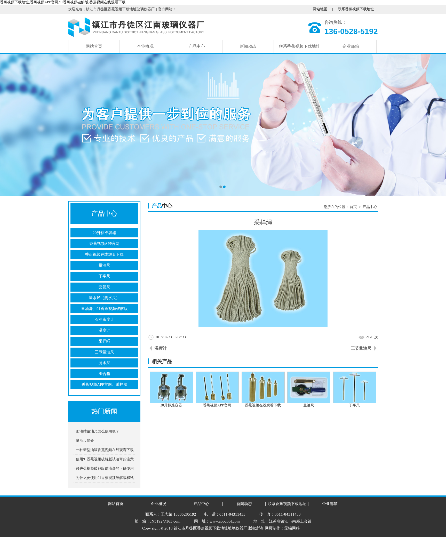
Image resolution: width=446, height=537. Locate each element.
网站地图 (320, 9)
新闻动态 (248, 46)
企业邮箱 (351, 46)
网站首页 (94, 46)
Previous (9, 125)
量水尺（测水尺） (104, 298)
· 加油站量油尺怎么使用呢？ (96, 431)
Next (437, 125)
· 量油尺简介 (84, 441)
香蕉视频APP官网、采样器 (104, 384)
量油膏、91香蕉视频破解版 (104, 309)
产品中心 (196, 46)
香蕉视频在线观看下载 (104, 254)
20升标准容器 (104, 233)
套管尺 (104, 287)
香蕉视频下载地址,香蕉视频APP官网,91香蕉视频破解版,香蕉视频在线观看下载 (62, 2)
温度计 (104, 330)
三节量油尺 (104, 352)
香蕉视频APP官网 (104, 244)
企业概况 (145, 46)
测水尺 (104, 363)
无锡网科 (292, 528)
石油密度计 (104, 319)
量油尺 (104, 265)
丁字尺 (104, 276)
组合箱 (104, 374)
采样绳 (104, 341)
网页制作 (272, 528)
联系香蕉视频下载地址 (356, 9)
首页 (353, 207)
